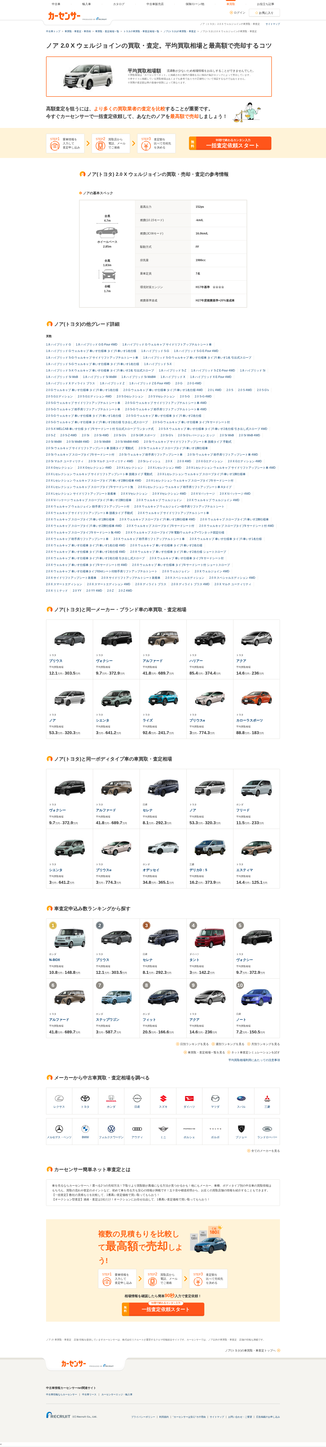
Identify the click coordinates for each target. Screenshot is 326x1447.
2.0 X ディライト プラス (150, 584)
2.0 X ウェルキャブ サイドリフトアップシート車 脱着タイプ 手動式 (89, 513)
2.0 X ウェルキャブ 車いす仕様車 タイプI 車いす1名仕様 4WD (85, 545)
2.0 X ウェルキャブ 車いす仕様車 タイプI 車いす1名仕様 (226, 539)
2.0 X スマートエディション (64, 584)
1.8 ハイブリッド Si (252, 370)
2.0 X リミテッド (57, 590)
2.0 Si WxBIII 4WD (127, 441)
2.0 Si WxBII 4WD (78, 441)
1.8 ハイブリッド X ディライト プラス (70, 383)
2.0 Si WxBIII (102, 441)
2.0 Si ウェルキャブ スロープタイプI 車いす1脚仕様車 (173, 448)
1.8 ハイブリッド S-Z (172, 370)
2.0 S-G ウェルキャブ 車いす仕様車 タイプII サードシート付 (191, 422)
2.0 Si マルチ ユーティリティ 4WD (111, 461)
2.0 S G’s (263, 390)
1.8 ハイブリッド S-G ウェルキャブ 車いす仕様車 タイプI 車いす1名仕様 (92, 364)
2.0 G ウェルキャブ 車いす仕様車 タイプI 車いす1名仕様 (82, 390)
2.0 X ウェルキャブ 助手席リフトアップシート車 (77, 539)
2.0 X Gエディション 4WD (245, 461)
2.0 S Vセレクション (161, 396)
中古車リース (89, 1394)
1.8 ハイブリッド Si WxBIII (138, 377)
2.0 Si (85, 435)
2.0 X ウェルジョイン (176, 571)
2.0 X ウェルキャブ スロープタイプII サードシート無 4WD (83, 532)
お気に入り (266, 13)
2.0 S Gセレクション (130, 396)
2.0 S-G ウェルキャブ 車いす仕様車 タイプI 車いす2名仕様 (163, 415)
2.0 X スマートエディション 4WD (108, 584)
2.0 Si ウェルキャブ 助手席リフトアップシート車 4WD (223, 454)
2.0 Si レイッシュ (149, 461)
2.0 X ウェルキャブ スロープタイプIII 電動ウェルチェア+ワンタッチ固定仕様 (175, 532)
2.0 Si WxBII (54, 441)
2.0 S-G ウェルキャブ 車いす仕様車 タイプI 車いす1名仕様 (83, 415)
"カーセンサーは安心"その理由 (189, 1417)
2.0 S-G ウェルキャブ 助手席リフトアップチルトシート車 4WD (166, 409)
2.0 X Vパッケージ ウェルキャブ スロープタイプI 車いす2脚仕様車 (88, 500)
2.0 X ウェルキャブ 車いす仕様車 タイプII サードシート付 (187, 558)
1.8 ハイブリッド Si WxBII (99, 377)
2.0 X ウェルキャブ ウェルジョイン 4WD (213, 500)
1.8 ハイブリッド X (173, 377)
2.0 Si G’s (167, 435)
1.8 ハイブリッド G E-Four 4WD (96, 344)
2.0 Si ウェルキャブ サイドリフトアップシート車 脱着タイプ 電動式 (90, 448)
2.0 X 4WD (184, 461)
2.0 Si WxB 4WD (249, 435)
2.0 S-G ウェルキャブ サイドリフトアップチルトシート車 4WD (166, 403)
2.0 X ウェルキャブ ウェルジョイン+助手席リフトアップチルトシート (179, 506)
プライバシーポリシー (143, 1417)
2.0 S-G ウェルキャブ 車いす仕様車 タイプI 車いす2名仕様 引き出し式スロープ (97, 422)
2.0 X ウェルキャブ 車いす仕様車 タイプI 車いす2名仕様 (166, 545)
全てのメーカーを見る (265, 1151)
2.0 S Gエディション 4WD (95, 396)
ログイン (239, 12)
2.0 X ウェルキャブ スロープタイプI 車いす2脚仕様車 (234, 519)
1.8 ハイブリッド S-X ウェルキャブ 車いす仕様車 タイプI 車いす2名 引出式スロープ (100, 370)
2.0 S (229, 390)
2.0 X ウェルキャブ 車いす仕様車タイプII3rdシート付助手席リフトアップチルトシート (101, 571)
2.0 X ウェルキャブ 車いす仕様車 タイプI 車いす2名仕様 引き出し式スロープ (95, 558)
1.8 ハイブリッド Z (112, 383)
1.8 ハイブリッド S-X (158, 364)
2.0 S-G (185, 396)
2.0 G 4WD (194, 383)
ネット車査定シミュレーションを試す (255, 1052)
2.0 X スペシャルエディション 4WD (232, 577)
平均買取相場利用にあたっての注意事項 (254, 1060)
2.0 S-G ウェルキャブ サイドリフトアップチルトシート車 (83, 403)
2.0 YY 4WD (94, 590)
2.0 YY (77, 590)
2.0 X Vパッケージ (203, 493)
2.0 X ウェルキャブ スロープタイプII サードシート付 (160, 526)
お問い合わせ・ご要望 (240, 1417)
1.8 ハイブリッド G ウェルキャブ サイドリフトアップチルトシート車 (167, 344)
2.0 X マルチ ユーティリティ (233, 584)
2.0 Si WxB (227, 435)
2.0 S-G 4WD (203, 396)
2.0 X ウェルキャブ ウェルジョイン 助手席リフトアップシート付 (87, 506)
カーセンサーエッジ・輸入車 (116, 1394)
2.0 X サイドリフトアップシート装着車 (71, 577)
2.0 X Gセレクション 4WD (95, 467)
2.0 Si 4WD (101, 435)
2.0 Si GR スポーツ (143, 435)
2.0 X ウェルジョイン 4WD (212, 571)
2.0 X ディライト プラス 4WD (190, 584)
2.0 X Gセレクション (59, 467)
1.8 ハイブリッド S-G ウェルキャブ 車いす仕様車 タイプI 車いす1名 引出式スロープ (197, 357)
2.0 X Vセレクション (134, 493)
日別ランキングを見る (194, 1044)
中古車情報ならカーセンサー (61, 1394)
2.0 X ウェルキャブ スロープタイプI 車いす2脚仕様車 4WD (84, 526)
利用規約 (164, 1417)
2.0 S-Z (50, 435)
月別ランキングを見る (265, 1044)
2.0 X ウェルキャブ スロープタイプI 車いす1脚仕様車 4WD (157, 519)
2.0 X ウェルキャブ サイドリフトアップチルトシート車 (173, 513)
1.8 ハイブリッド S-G (155, 351)
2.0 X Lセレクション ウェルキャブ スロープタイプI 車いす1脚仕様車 (202, 474)
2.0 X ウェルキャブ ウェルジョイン (159, 500)
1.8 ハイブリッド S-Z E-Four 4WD (213, 370)
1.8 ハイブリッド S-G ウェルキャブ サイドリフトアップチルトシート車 (92, 357)
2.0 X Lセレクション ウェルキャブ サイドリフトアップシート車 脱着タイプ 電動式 (99, 474)
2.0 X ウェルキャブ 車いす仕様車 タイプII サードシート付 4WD (86, 565)
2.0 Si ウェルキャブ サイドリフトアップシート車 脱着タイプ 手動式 (187, 441)
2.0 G (178, 383)
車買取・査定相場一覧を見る (206, 1052)
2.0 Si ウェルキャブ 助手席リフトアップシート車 (151, 454)
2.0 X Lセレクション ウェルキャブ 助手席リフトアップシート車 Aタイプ (184, 487)
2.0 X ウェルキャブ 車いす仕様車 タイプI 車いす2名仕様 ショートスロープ (178, 551)
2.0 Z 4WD (125, 590)
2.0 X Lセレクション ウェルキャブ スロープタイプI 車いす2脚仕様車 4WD (93, 480)
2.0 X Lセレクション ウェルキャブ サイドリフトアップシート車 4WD (231, 467)
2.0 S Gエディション (59, 396)
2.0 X (169, 461)
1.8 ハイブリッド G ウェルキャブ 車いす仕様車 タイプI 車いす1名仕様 (91, 351)
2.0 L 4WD (214, 390)
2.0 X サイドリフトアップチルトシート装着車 (130, 577)
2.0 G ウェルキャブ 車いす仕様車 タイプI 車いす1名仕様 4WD (163, 390)
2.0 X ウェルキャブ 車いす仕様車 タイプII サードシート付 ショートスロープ (181, 565)
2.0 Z (110, 590)
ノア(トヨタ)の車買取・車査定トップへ (250, 1350)
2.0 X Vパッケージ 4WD (235, 493)
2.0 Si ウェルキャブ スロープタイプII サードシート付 (80, 454)
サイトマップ (273, 24)
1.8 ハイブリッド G (58, 344)
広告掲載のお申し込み (268, 1417)
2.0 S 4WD (245, 390)
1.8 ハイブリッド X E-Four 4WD (210, 377)
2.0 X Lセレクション (130, 467)
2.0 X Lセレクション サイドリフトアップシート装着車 (81, 493)
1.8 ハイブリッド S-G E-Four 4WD (196, 351)
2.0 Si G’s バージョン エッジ (196, 435)
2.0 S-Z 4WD (68, 435)
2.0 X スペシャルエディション (184, 577)
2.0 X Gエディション (209, 461)
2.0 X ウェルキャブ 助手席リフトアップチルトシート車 (149, 539)
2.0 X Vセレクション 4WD (169, 493)
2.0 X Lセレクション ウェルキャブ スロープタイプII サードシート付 (189, 480)
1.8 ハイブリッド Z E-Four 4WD (149, 383)
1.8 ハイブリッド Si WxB (62, 377)
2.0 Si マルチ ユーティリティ (65, 461)
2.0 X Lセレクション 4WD (164, 467)
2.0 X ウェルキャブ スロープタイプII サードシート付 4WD (236, 526)
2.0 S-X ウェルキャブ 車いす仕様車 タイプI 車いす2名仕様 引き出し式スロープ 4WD (213, 429)
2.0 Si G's (120, 435)
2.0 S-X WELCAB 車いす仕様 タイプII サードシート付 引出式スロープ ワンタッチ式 (100, 429)
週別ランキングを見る (230, 1044)
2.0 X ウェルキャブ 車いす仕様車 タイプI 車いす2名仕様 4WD (85, 551)
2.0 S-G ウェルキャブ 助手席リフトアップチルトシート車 (83, 409)
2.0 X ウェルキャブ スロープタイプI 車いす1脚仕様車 (80, 519)
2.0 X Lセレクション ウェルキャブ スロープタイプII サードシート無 (89, 487)
